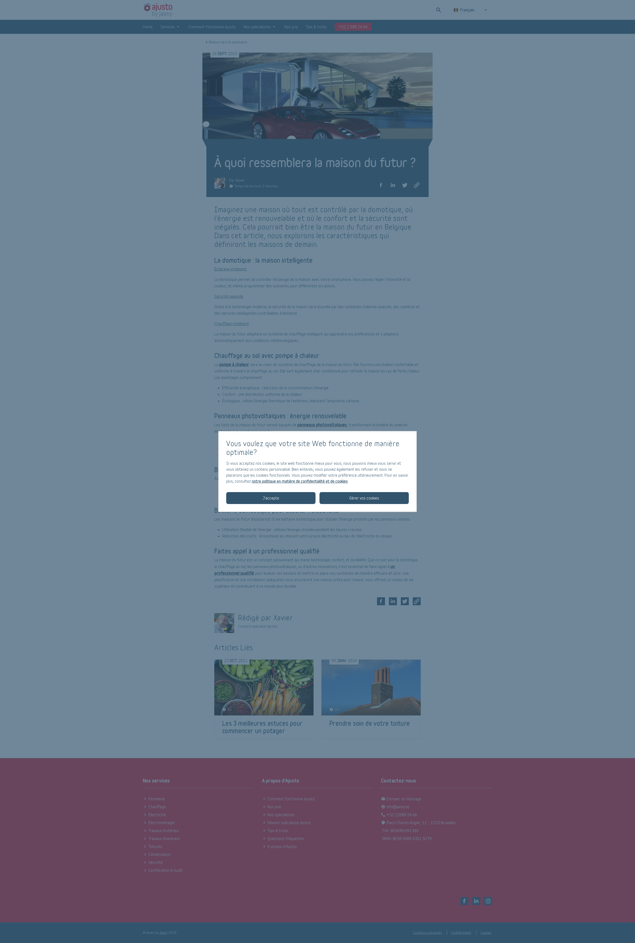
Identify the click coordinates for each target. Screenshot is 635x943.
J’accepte (271, 498)
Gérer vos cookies (364, 498)
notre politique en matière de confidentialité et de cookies (300, 481)
